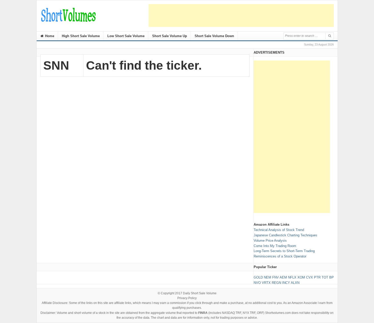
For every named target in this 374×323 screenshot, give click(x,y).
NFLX (292, 277)
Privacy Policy (187, 298)
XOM (301, 277)
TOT (325, 277)
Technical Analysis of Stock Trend (279, 230)
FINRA (203, 313)
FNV (275, 277)
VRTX (266, 283)
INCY (286, 283)
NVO (257, 283)
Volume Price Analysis (270, 240)
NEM (267, 277)
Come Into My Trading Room (275, 246)
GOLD (258, 277)
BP (331, 277)
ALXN (295, 283)
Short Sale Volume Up (169, 36)
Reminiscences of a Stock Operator (280, 256)
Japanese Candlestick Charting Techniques (285, 235)
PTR (317, 277)
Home (49, 36)
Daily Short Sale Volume (200, 293)
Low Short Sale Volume (126, 36)
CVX (309, 277)
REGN (276, 283)
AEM (283, 277)
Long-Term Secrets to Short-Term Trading (284, 251)
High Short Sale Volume (81, 36)
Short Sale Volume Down (214, 36)
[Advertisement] (241, 15)
